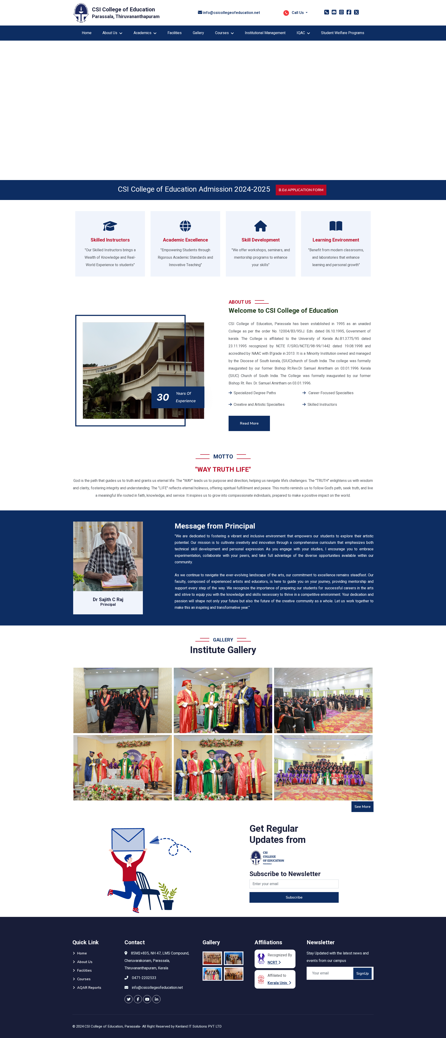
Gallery (198, 33)
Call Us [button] (298, 13)
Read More (249, 423)
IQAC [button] (301, 33)
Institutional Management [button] (265, 33)
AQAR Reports (89, 987)
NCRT (273, 962)
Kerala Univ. (278, 983)
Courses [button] (222, 33)
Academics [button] (142, 33)
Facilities (174, 33)
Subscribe (294, 897)
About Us (84, 962)
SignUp (362, 973)
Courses (84, 979)
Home (87, 33)
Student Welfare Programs (342, 33)
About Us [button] (109, 33)
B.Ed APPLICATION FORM (301, 190)
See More (362, 806)
